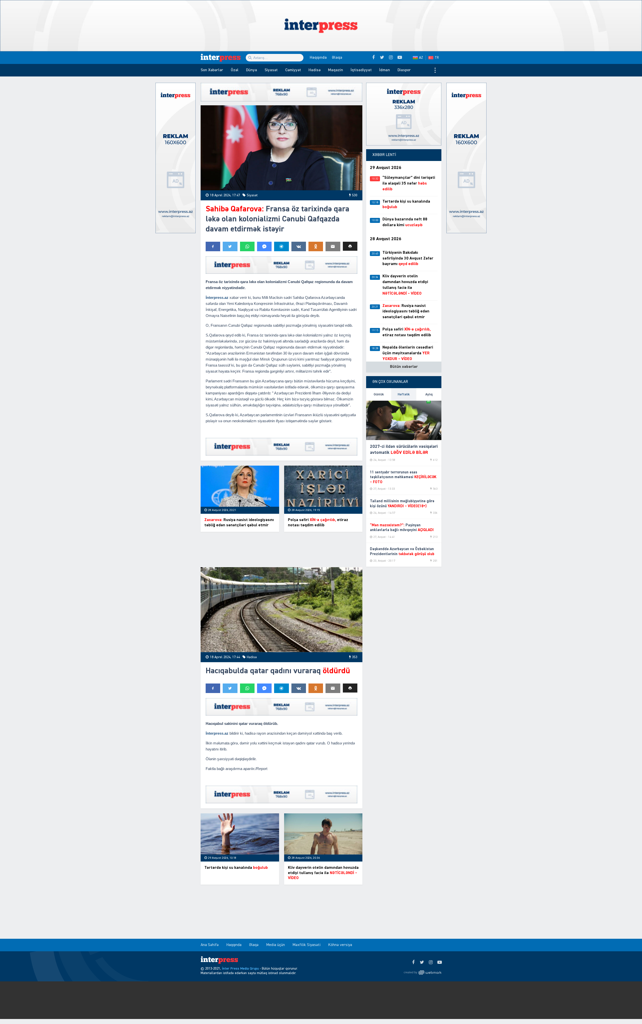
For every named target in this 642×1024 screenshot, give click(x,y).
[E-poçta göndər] (333, 246)
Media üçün (275, 945)
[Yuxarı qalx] (628, 1010)
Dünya (251, 70)
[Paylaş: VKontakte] (298, 246)
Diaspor (404, 70)
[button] (350, 246)
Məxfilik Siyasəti (306, 945)
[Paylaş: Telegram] (281, 246)
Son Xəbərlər (212, 70)
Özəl (234, 70)
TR (437, 57)
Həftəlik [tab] (404, 394)
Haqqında (318, 58)
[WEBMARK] (422, 972)
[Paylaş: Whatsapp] (247, 246)
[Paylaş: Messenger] (264, 246)
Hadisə (314, 70)
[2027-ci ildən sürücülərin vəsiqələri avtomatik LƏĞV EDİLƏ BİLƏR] (403, 420)
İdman (384, 70)
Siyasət (271, 70)
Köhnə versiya (340, 945)
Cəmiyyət (293, 70)
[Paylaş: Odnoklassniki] (315, 246)
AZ (421, 57)
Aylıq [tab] (429, 394)
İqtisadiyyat (361, 70)
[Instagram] (430, 962)
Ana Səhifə (210, 945)
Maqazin (335, 70)
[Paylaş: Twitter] (230, 246)
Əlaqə (337, 58)
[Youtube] (439, 962)
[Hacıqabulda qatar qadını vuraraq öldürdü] (281, 609)
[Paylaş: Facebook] (213, 246)
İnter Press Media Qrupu (240, 968)
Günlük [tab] (379, 394)
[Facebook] (413, 962)
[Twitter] (422, 962)
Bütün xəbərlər (404, 367)
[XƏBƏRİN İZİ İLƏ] (223, 57)
